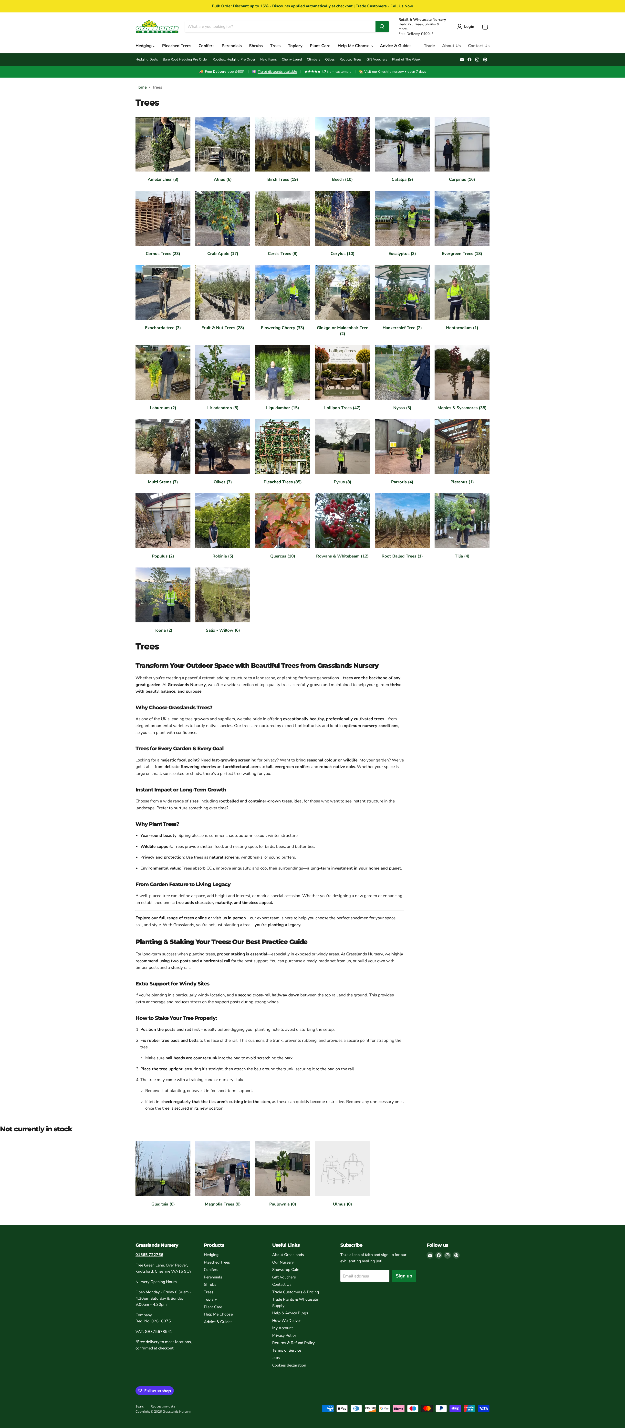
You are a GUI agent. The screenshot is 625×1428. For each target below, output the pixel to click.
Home (141, 87)
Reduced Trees (351, 59)
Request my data (163, 1406)
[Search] (382, 26)
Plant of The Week (406, 59)
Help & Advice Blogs (290, 1313)
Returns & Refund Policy (293, 1343)
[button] (466, 27)
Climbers (313, 59)
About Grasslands (288, 1254)
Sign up (404, 1276)
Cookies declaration (289, 1365)
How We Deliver (286, 1320)
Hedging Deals (146, 59)
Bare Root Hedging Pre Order (185, 59)
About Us (451, 46)
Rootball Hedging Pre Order (234, 59)
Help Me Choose (354, 46)
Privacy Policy (284, 1335)
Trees (275, 46)
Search (140, 1406)
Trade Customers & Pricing (295, 1292)
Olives (330, 59)
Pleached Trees (176, 46)
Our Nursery (283, 1262)
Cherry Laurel (292, 59)
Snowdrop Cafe (285, 1269)
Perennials (232, 46)
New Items (268, 59)
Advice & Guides (395, 46)
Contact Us (479, 46)
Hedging (144, 46)
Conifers (206, 46)
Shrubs (256, 46)
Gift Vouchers (376, 59)
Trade (429, 46)
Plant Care (320, 46)
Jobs (276, 1357)
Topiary (295, 46)
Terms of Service (286, 1350)
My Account (282, 1328)
